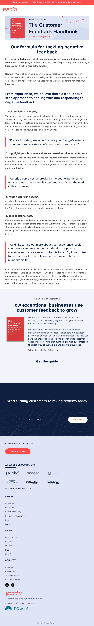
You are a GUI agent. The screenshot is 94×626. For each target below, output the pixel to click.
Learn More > (74, 2)
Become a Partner (12, 580)
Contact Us (10, 571)
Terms (39, 623)
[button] (89, 9)
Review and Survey (13, 512)
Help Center (10, 554)
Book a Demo (11, 537)
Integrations (10, 546)
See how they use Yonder (16, 488)
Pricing (8, 520)
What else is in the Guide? (41, 350)
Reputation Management (15, 516)
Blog (7, 550)
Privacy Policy (49, 623)
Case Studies (10, 541)
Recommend (10, 507)
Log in (7, 524)
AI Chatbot (9, 503)
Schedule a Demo (12, 575)
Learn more (78, 420)
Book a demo (36, 420)
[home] (44, 9)
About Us (9, 567)
